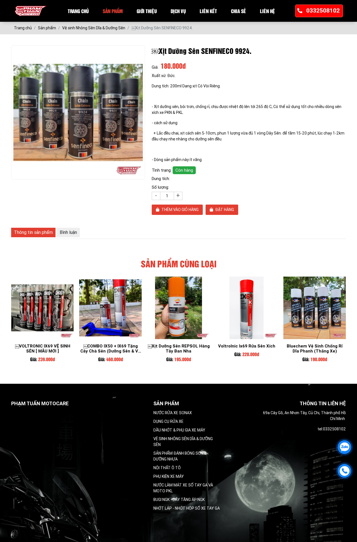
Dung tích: (161, 178)
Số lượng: (160, 187)
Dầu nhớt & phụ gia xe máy (179, 430)
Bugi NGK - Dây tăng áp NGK (179, 499)
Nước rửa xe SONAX (172, 413)
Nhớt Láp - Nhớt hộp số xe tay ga (186, 508)
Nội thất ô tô (167, 468)
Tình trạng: (172, 170)
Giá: (155, 67)
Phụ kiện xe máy (168, 476)
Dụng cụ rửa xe (168, 421)
